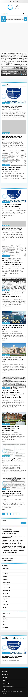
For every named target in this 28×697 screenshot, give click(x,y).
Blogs (4, 616)
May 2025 (5, 607)
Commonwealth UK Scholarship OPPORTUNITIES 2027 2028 (12, 106)
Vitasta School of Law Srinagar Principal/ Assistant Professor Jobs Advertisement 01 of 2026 (12, 73)
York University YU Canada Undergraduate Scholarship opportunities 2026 (10, 428)
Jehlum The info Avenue (8, 499)
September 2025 (7, 596)
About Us (5, 677)
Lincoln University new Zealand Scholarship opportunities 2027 (12, 136)
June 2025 (5, 604)
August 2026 (6, 568)
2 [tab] (23, 75)
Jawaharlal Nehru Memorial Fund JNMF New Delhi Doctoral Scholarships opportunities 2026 (12, 294)
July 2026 (5, 571)
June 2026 (5, 573)
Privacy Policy (6, 683)
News (4, 624)
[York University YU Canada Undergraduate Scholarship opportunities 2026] (14, 418)
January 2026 (6, 585)
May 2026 (5, 576)
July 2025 (5, 601)
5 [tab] (20, 638)
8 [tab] (25, 638)
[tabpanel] (14, 64)
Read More (3, 217)
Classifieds (5, 618)
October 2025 (6, 593)
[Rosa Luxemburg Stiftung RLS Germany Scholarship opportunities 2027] (14, 450)
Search (4, 520)
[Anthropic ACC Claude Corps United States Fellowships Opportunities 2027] (14, 317)
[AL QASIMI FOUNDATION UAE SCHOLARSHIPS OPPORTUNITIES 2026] (14, 349)
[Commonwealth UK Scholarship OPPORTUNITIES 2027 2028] (14, 96)
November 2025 (6, 590)
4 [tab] (18, 638)
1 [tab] (21, 75)
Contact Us (5, 680)
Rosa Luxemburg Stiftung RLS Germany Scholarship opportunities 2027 (13, 460)
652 (15, 514)
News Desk (5, 109)
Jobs (4, 488)
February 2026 (6, 582)
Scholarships (6, 103)
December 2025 (6, 587)
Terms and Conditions (8, 686)
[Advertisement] (14, 38)
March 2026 (5, 579)
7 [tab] (23, 638)
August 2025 (6, 599)
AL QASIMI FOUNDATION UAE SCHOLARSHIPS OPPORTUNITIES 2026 (12, 359)
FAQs (4, 689)
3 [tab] (25, 75)
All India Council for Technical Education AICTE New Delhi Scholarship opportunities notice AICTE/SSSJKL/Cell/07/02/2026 (12, 168)
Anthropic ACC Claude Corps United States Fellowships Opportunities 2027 (13, 327)
